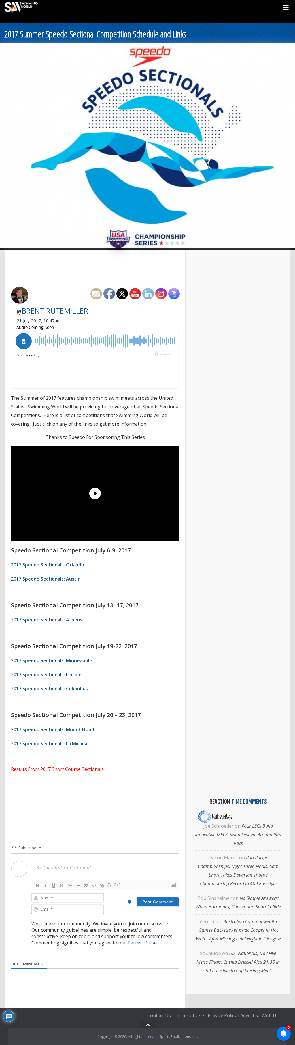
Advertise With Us (259, 1015)
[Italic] (45, 885)
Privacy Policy (222, 1015)
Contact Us (159, 1015)
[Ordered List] (70, 885)
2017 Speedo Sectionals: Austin (46, 579)
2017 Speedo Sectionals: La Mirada (49, 743)
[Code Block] (94, 885)
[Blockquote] (86, 885)
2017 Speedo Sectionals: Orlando (47, 565)
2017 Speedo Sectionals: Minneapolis (52, 660)
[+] (117, 885)
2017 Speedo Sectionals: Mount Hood (52, 729)
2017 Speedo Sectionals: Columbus (49, 688)
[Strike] (62, 885)
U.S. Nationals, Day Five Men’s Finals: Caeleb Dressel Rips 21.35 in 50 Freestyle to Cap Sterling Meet (238, 962)
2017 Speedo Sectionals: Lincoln (46, 674)
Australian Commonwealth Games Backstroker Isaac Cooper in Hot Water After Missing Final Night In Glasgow (238, 930)
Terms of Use (142, 943)
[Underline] (54, 885)
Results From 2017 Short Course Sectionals (57, 769)
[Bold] (37, 885)
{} (109, 885)
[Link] (102, 885)
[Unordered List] (78, 885)
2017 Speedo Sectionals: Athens (46, 619)
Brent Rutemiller (55, 311)
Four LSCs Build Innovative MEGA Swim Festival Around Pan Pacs (238, 834)
